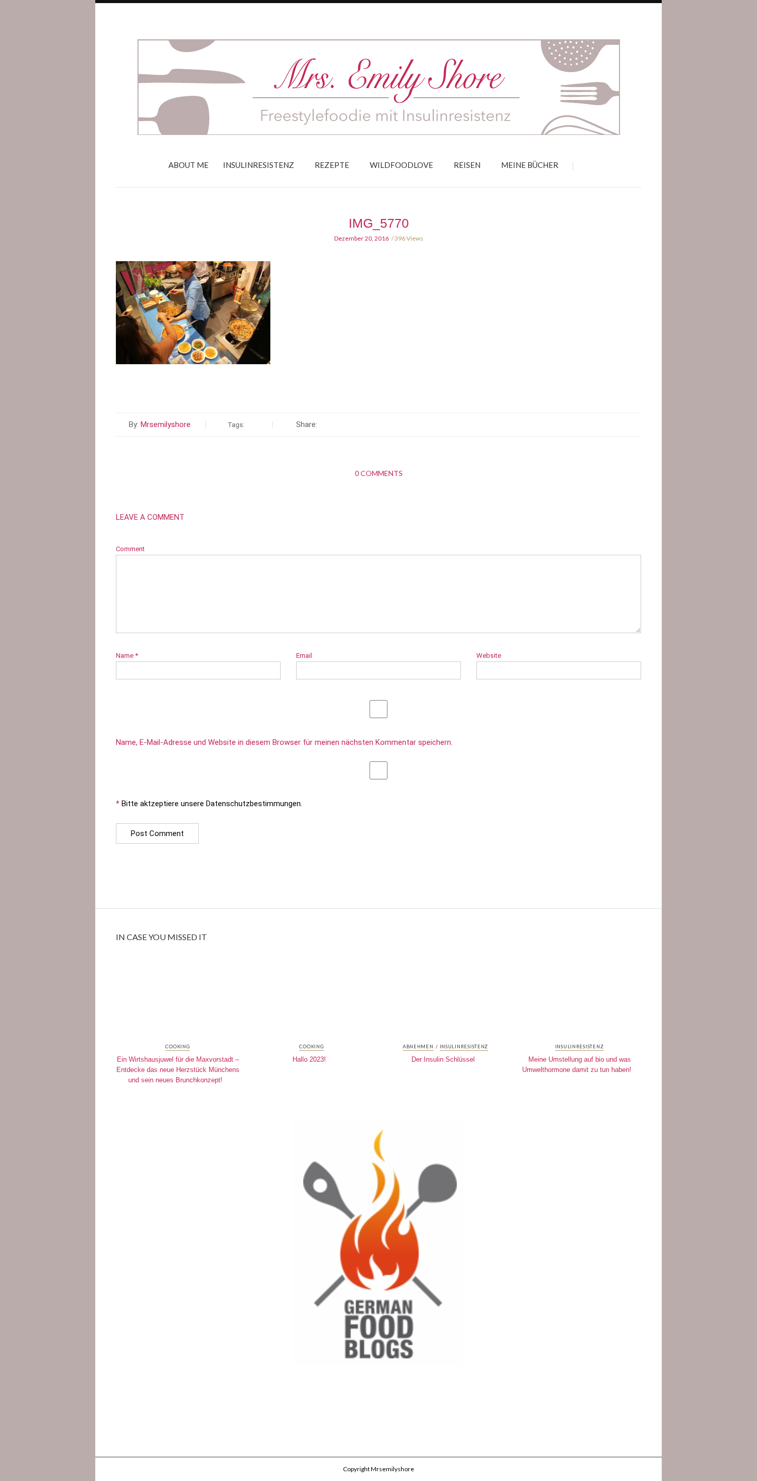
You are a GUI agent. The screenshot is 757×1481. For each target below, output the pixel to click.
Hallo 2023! (309, 1059)
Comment (130, 549)
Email (304, 655)
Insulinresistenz (258, 164)
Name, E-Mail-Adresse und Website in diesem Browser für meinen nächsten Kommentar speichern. (284, 742)
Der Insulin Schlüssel (443, 1059)
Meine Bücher (529, 164)
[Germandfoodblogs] (378, 1245)
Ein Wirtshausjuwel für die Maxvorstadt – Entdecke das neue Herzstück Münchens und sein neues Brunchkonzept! (177, 1070)
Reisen (467, 164)
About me (188, 164)
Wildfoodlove (401, 164)
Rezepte (332, 164)
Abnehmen (418, 1046)
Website (488, 655)
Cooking (177, 1046)
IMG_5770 (379, 223)
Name (127, 655)
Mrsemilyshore (166, 424)
